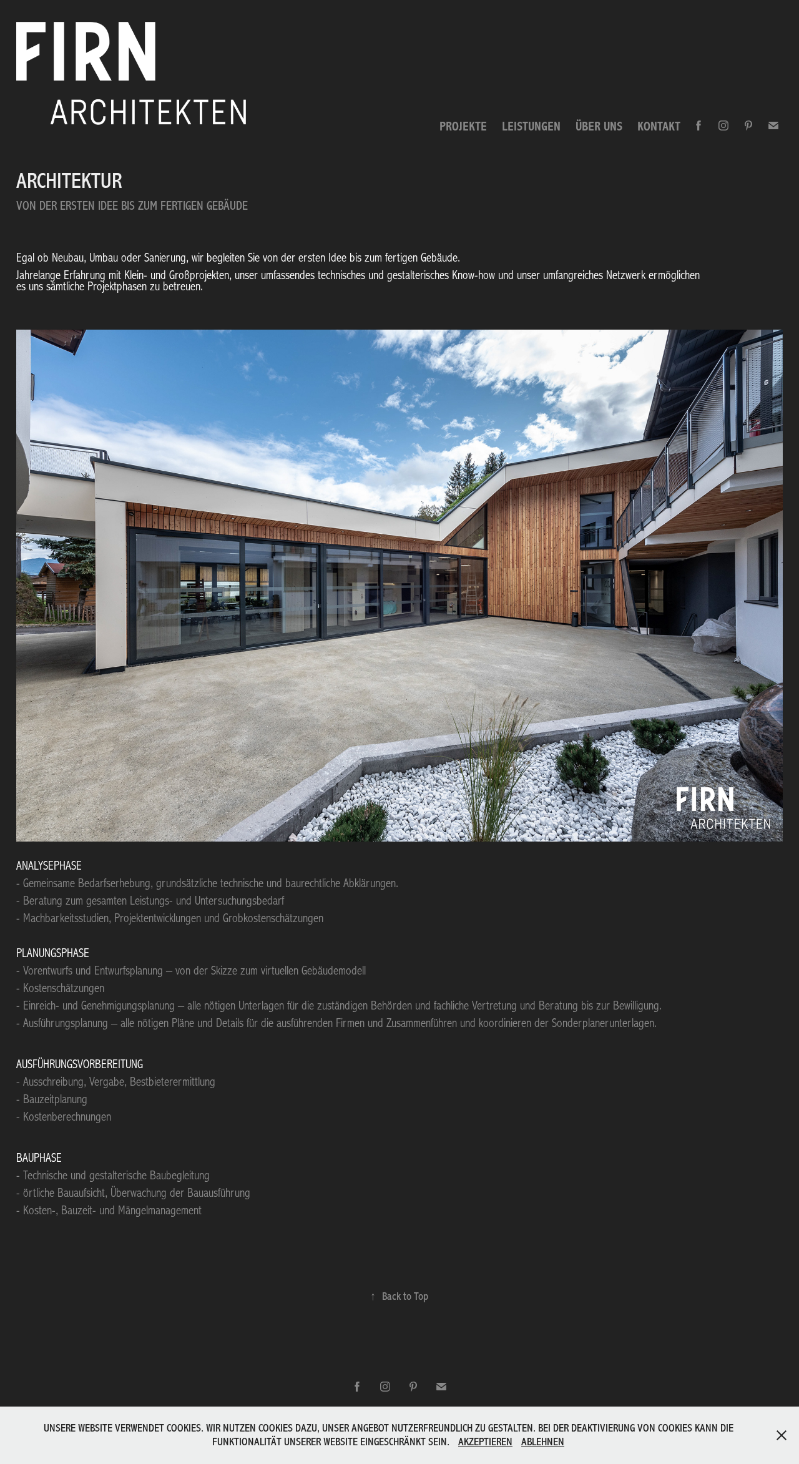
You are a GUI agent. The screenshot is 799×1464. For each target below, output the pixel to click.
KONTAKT (658, 126)
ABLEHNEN (542, 1441)
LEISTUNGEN (531, 126)
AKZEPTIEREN (485, 1441)
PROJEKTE (463, 126)
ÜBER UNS (599, 126)
